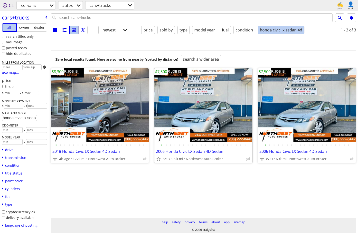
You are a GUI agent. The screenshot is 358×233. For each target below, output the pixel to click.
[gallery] (73, 30)
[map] (83, 30)
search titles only (20, 36)
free (10, 86)
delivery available (20, 217)
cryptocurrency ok (20, 212)
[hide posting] (145, 159)
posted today (16, 48)
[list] (55, 30)
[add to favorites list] (55, 159)
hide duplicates (18, 53)
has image (14, 42)
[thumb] (64, 30)
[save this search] (351, 17)
